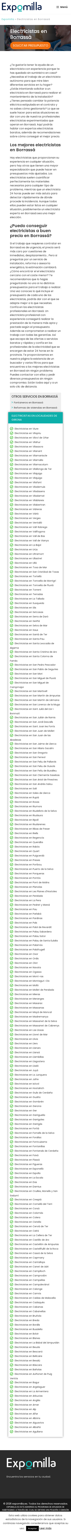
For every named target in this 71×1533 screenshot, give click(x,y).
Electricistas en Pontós (28, 878)
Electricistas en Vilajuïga (28, 473)
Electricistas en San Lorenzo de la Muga (37, 704)
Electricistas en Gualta (27, 1097)
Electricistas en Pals (26, 922)
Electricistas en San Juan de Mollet (34, 731)
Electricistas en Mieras (27, 994)
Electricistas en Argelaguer (30, 1387)
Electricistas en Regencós (29, 837)
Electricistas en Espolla (27, 1173)
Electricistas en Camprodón (31, 1275)
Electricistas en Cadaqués (30, 1302)
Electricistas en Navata (28, 967)
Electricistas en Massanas (29, 1007)
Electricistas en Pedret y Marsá (32, 904)
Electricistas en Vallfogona (30, 531)
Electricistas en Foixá (26, 1155)
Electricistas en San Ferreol (30, 757)
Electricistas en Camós (28, 1293)
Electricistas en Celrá (27, 1230)
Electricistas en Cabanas (29, 1307)
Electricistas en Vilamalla (29, 460)
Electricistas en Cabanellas (30, 1311)
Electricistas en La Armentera (31, 1391)
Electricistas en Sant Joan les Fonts (35, 726)
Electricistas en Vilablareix (29, 500)
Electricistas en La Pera (28, 900)
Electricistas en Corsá (27, 1208)
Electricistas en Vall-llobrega (31, 527)
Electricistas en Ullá (26, 563)
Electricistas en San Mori (28, 673)
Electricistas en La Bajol (28, 545)
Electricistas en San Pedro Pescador (35, 664)
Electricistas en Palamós (29, 945)
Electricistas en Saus (26, 630)
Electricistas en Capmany (29, 1257)
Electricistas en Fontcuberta (31, 1142)
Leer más (45, 1528)
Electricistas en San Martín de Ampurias (37, 695)
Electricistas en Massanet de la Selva (36, 1021)
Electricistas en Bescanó (29, 1351)
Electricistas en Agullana (29, 1431)
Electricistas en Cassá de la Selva (34, 1253)
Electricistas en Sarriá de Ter (31, 634)
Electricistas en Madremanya (31, 1016)
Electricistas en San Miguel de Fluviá (35, 678)
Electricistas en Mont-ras (29, 976)
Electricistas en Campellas (30, 1280)
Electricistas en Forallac (28, 1137)
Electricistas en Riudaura (29, 815)
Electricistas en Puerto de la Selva (34, 869)
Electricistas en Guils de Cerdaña (34, 1092)
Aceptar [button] (32, 1528)
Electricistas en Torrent (28, 589)
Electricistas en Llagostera (30, 1061)
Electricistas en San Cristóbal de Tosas (37, 572)
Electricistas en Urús (26, 549)
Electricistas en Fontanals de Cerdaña (36, 1150)
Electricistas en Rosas (27, 802)
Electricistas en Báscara (28, 1365)
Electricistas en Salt (26, 788)
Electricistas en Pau (26, 909)
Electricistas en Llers (26, 1043)
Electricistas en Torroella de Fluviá (34, 585)
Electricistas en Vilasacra (29, 446)
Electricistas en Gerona (28, 1106)
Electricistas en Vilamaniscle (31, 455)
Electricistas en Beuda (27, 1347)
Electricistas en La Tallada (29, 598)
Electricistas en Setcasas (29, 612)
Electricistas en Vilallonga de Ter (33, 469)
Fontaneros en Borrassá (28, 402)
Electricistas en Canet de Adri (32, 1266)
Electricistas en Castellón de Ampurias (37, 1244)
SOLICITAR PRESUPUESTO (30, 45)
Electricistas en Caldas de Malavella (35, 1298)
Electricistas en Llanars (28, 1048)
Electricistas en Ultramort (29, 554)
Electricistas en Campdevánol (32, 1284)
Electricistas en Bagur (27, 1382)
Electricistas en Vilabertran (30, 504)
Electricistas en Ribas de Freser (32, 828)
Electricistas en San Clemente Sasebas (37, 775)
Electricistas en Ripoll (26, 819)
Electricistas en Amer (27, 1404)
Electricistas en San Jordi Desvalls (34, 722)
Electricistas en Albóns (27, 1418)
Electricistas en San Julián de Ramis (35, 717)
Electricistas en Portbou (28, 864)
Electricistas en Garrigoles (29, 1119)
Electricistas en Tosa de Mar (31, 567)
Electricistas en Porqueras (29, 873)
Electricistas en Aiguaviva (29, 1422)
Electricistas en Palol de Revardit (33, 927)
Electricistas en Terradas (29, 594)
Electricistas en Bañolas (28, 1369)
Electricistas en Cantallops (30, 1262)
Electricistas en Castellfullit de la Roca (36, 1248)
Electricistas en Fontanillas (30, 1146)
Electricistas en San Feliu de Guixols (35, 766)
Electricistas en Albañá (28, 1427)
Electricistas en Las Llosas (29, 1030)
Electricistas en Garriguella (30, 1115)
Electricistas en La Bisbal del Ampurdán (37, 1342)
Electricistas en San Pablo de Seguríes (36, 669)
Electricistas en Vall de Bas (30, 536)
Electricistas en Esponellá (29, 1168)
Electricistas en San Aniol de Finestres (36, 779)
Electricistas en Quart (27, 851)
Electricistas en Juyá (26, 1070)
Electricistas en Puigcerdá (29, 855)
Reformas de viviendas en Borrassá (35, 407)
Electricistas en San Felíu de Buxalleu (36, 770)
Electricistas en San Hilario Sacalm (34, 748)
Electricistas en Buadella (28, 1329)
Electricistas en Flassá (27, 1159)
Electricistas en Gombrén (29, 1101)
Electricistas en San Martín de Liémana (37, 700)
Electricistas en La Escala (29, 1177)
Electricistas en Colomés (29, 1213)
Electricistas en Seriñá (27, 621)
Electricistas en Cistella (28, 1222)
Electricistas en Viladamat (30, 495)
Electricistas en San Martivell (31, 691)
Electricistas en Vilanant (28, 451)
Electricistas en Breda (27, 1320)
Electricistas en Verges (28, 518)
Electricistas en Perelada (29, 896)
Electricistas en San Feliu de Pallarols (35, 761)
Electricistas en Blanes (27, 1338)
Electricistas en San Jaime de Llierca (35, 743)
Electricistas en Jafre (27, 1079)
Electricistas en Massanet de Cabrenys (37, 1025)
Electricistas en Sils (25, 607)
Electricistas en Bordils (27, 1324)
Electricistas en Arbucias (29, 1395)
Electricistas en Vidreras (28, 509)
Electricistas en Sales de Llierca (32, 793)
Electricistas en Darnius (28, 1186)
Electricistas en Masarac (29, 1003)
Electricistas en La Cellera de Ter (33, 1235)
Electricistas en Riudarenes (30, 824)
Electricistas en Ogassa (28, 972)
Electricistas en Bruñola (28, 1315)
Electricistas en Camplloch (30, 1271)
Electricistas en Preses (27, 860)
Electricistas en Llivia (26, 1039)
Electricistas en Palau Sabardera (33, 931)
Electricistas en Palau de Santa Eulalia (36, 940)
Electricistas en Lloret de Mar (31, 1034)
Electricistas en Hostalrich (29, 1088)
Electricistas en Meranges (29, 998)
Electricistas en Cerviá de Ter (31, 1226)
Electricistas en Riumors (28, 806)
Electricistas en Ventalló (28, 522)
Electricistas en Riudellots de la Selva (36, 811)
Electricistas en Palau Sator (30, 936)
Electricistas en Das (26, 1182)
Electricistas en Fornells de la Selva (34, 1133)
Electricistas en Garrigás (28, 1124)
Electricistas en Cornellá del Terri (33, 1204)
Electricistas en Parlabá (28, 913)
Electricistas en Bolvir (27, 1333)
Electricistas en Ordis (27, 958)
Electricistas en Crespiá (28, 1199)
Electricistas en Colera (27, 1217)
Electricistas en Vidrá (26, 513)
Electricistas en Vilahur (27, 442)
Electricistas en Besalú (27, 1360)
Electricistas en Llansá (27, 1052)
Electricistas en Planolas (28, 887)
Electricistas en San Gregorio (31, 752)
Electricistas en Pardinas (28, 918)
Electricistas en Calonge (28, 1289)
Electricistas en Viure (26, 428)
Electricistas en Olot (26, 963)
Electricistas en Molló (27, 985)
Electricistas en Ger (26, 1110)
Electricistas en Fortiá (27, 1128)
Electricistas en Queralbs (29, 842)
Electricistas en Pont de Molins (32, 882)
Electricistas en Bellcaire (28, 1356)
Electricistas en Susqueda (29, 603)
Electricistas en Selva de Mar (31, 625)
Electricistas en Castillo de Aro (32, 1239)
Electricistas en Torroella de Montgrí (35, 580)
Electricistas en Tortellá (28, 576)
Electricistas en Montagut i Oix (32, 981)
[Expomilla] (22, 7)
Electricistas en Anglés (27, 1400)
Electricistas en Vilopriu (28, 433)
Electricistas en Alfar (26, 1413)
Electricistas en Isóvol (27, 1083)
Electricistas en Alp (25, 1409)
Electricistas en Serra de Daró (31, 616)
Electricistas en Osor (26, 954)
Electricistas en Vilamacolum (31, 464)
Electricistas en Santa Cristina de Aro (36, 652)
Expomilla (8, 19)
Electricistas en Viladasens (30, 491)
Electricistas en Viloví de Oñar (32, 437)
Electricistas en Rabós (27, 846)
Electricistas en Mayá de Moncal (33, 1012)
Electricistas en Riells (26, 833)
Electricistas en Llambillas (29, 1057)
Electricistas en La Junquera (31, 1074)
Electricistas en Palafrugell (30, 949)
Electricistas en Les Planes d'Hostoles (36, 891)
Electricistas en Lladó (27, 1066)
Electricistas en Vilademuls (30, 487)
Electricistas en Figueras (28, 1164)
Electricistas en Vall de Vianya (32, 540)
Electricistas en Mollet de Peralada (34, 989)
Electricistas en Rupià (27, 797)
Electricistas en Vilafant (28, 482)
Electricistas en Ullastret (28, 558)
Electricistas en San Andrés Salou (34, 784)
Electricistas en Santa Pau (29, 639)
